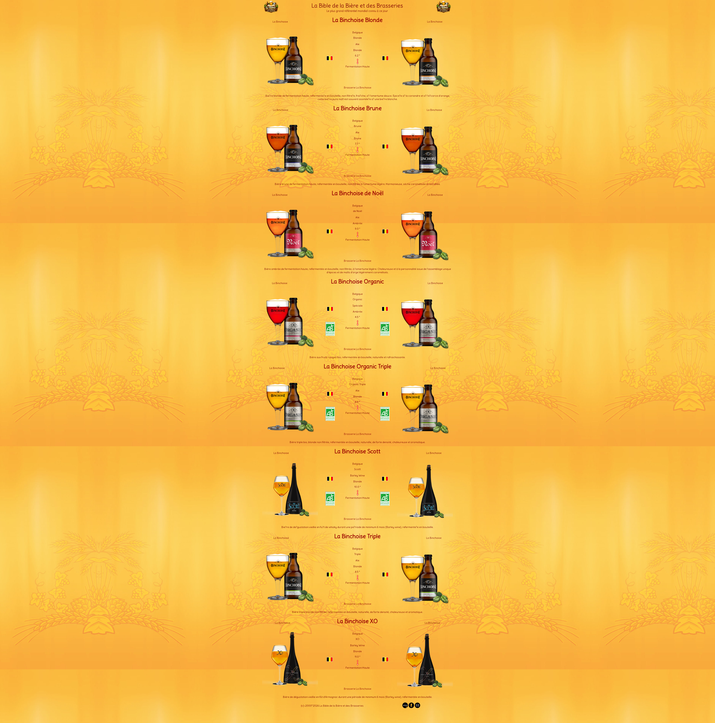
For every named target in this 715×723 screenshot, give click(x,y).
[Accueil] (271, 11)
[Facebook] (411, 707)
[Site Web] (405, 707)
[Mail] (417, 707)
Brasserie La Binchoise (357, 87)
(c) (302, 705)
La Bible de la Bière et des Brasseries (357, 5)
